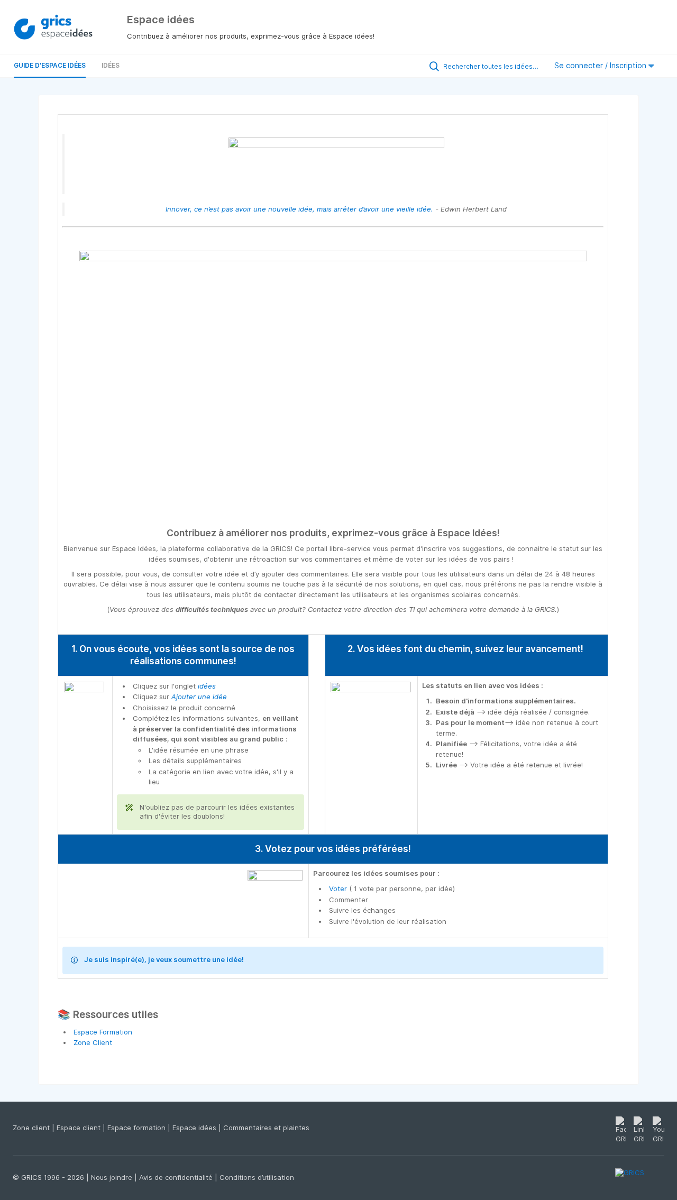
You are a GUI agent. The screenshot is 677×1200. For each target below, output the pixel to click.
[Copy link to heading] (504, 534)
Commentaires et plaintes (266, 1127)
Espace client (80, 1127)
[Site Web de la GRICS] (639, 1178)
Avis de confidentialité (177, 1177)
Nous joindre (112, 1177)
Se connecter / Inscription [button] (601, 65)
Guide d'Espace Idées (50, 65)
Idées (111, 65)
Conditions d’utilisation (256, 1177)
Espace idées (195, 1127)
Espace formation (137, 1127)
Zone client (32, 1127)
